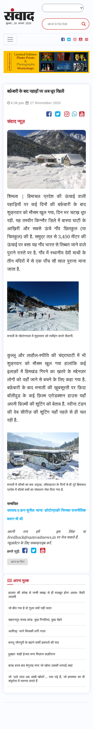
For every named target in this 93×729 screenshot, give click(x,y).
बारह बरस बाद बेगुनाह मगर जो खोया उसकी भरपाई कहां (40, 665)
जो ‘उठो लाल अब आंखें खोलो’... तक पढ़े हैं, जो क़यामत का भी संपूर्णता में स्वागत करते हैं (46, 678)
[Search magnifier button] (83, 24)
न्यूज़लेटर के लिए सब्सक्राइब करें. (29, 543)
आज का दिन (17, 561)
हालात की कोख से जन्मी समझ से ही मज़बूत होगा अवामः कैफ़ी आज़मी (46, 594)
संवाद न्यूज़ (16, 121)
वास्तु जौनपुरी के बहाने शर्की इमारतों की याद (33, 642)
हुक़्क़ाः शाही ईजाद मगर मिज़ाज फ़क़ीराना (31, 654)
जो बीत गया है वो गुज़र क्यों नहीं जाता (30, 608)
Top (87, 722)
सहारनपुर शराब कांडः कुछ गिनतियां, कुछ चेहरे (35, 619)
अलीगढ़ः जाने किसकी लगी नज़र (27, 631)
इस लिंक (65, 531)
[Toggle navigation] (10, 39)
